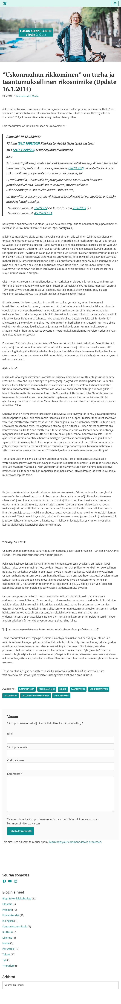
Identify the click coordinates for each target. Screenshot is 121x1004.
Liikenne (7, 937)
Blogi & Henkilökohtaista (16, 898)
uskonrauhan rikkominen (35, 695)
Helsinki (7, 909)
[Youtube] (10, 881)
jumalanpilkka (26, 689)
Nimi (10, 733)
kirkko (62, 689)
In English (8, 921)
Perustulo (8, 949)
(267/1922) (75, 168)
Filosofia (7, 904)
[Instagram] (15, 881)
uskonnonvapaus (99, 689)
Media (35, 95)
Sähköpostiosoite (17, 747)
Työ (4, 960)
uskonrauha (10, 695)
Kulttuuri (7, 932)
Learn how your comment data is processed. (75, 842)
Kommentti (15, 774)
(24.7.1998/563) (28, 143)
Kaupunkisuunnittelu (14, 926)
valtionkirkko (61, 695)
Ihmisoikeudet (23, 95)
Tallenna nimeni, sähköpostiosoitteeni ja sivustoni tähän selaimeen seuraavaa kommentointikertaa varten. (53, 821)
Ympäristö (8, 965)
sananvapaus (78, 689)
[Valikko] (115, 3)
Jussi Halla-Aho (47, 689)
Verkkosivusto (15, 760)
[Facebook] (4, 881)
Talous (6, 954)
